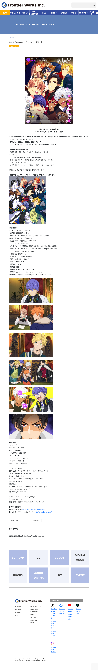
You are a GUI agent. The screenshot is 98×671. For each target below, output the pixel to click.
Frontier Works (70, 610)
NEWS (4, 13)
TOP (16, 24)
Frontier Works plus (70, 616)
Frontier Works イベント (53, 634)
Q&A (16, 616)
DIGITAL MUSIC (80, 557)
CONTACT (18, 613)
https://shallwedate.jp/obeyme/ (33, 509)
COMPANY (83, 13)
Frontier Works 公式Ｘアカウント (53, 613)
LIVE (44, 13)
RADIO (73, 13)
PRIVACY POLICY (35, 606)
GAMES (64, 13)
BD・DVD (18, 557)
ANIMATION (15, 13)
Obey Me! (36, 520)
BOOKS (24, 13)
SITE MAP (33, 617)
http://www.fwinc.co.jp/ (43, 512)
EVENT (54, 13)
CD (39, 557)
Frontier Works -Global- (62, 611)
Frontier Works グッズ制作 (53, 624)
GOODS (59, 557)
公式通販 (91, 12)
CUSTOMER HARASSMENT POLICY (34, 612)
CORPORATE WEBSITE (34, 621)
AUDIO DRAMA (39, 575)
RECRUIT (18, 609)
